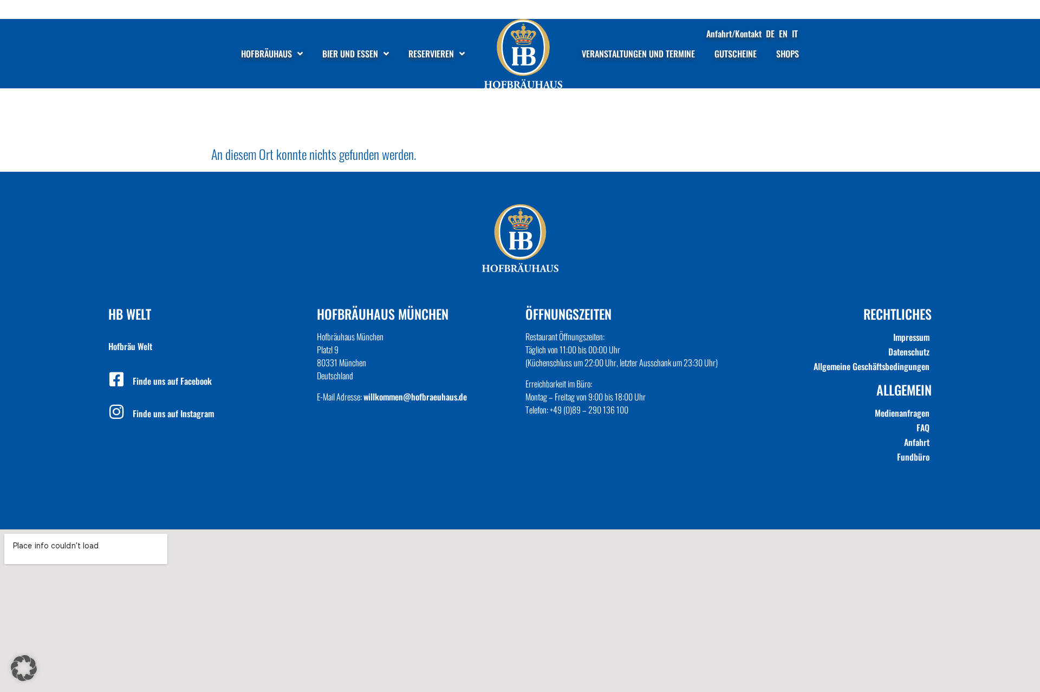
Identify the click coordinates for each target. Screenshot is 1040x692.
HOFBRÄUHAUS (266, 53)
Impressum (911, 337)
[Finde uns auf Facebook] (116, 379)
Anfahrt (916, 442)
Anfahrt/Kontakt (734, 33)
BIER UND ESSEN (350, 53)
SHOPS (787, 53)
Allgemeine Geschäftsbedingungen (871, 366)
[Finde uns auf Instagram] (116, 412)
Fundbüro (913, 456)
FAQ (922, 427)
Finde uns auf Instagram (173, 413)
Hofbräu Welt (130, 346)
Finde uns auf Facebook (172, 380)
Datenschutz (908, 351)
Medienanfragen (902, 412)
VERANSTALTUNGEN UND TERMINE (638, 53)
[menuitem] (770, 33)
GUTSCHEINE (735, 53)
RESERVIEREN (431, 53)
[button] (24, 668)
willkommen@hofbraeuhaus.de (415, 396)
